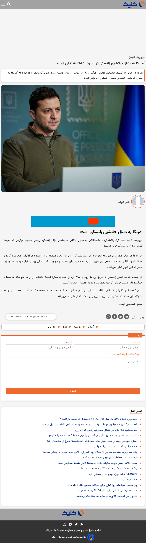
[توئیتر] (120, 317)
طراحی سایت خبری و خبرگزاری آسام (69, 537)
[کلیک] (134, 4)
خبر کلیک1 (124, 202)
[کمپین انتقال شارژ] (73, 221)
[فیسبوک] (114, 317)
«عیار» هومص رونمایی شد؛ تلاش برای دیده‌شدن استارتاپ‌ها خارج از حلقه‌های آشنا (91, 441)
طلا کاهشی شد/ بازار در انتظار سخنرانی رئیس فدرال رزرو (106, 430)
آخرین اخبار (136, 411)
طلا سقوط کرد (129, 480)
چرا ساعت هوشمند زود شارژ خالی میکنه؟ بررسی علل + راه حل (102, 485)
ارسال (73, 391)
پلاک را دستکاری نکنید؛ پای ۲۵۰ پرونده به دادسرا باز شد (106, 469)
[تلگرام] (126, 317)
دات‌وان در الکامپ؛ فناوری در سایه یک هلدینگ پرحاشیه (106, 496)
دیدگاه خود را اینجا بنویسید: (125, 354)
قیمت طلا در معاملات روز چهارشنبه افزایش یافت (110, 458)
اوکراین (52, 327)
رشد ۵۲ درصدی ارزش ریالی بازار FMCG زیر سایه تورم (107, 491)
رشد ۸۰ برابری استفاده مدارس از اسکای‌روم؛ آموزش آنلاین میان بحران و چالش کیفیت (90, 452)
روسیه (78, 327)
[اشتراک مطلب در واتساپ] (108, 316)
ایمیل (69, 342)
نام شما (136, 342)
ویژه (65, 327)
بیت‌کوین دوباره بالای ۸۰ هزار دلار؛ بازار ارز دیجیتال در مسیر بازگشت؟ (98, 419)
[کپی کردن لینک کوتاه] (29, 316)
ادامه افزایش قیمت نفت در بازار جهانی (115, 447)
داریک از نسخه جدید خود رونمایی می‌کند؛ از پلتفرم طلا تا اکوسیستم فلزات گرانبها (92, 436)
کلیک (55, 530)
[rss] (81, 525)
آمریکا (91, 327)
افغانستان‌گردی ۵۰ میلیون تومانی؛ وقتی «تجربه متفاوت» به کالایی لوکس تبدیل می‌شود (89, 425)
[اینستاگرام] (64, 525)
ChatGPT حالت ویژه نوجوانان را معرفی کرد (113, 474)
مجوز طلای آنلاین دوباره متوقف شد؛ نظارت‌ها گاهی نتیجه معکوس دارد (97, 463)
